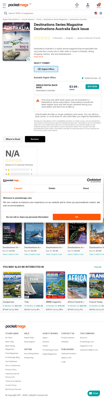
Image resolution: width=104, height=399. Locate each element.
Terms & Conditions (13, 381)
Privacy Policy (11, 370)
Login (63, 362)
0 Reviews (58, 38)
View (5, 254)
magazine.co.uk (86, 346)
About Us (83, 338)
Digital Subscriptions (11, 19)
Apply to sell (66, 358)
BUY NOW (92, 86)
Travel (38, 19)
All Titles (8, 338)
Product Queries (67, 338)
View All (97, 267)
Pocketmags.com (87, 342)
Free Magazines (11, 353)
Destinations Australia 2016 (77, 247)
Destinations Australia (78, 19)
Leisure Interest (27, 19)
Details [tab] (52, 188)
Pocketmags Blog (12, 357)
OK (76, 217)
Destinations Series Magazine (55, 19)
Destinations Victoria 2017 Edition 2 (12, 247)
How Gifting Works (31, 354)
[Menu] (4, 5)
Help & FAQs (29, 338)
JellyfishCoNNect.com (88, 350)
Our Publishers (11, 361)
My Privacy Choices (13, 389)
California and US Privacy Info (12, 375)
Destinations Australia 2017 (33, 247)
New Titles (9, 342)
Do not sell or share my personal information (27, 217)
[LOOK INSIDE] (16, 60)
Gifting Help (29, 358)
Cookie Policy (11, 385)
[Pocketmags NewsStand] (17, 5)
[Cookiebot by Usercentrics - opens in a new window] (89, 180)
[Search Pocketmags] (5, 13)
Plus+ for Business (12, 365)
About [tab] (86, 188)
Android (46, 342)
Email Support (29, 342)
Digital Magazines (50, 354)
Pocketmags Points (50, 350)
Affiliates (65, 342)
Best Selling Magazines (10, 347)
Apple (45, 338)
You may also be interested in (23, 266)
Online (45, 346)
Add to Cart (13, 254)
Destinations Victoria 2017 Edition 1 (55, 247)
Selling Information (68, 354)
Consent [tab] (18, 188)
